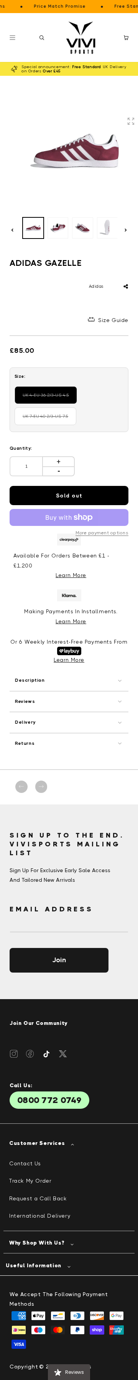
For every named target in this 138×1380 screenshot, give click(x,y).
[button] (41, 37)
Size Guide (113, 320)
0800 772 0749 (49, 1100)
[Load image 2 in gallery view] (58, 228)
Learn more (71, 621)
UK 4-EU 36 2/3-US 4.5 (49, 398)
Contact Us (25, 1163)
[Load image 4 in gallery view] (107, 228)
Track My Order (30, 1181)
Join (59, 960)
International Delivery (40, 1216)
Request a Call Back (38, 1198)
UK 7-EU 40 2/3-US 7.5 (49, 419)
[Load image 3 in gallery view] (82, 228)
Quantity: (21, 448)
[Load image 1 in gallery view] (33, 228)
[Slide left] (12, 230)
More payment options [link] (102, 533)
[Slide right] (125, 230)
